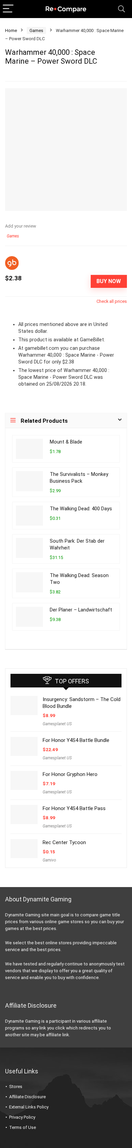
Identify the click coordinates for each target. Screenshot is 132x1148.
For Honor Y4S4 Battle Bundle (76, 740)
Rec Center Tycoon (64, 842)
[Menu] (8, 9)
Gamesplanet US (57, 724)
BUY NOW (108, 281)
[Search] (121, 9)
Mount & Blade (66, 442)
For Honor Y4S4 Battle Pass (74, 808)
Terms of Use (22, 1127)
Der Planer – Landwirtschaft (81, 610)
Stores (15, 1086)
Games (36, 30)
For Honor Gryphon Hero (70, 774)
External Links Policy (28, 1107)
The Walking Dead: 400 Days (81, 509)
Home (11, 30)
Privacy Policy (22, 1117)
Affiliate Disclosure (27, 1096)
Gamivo (49, 860)
